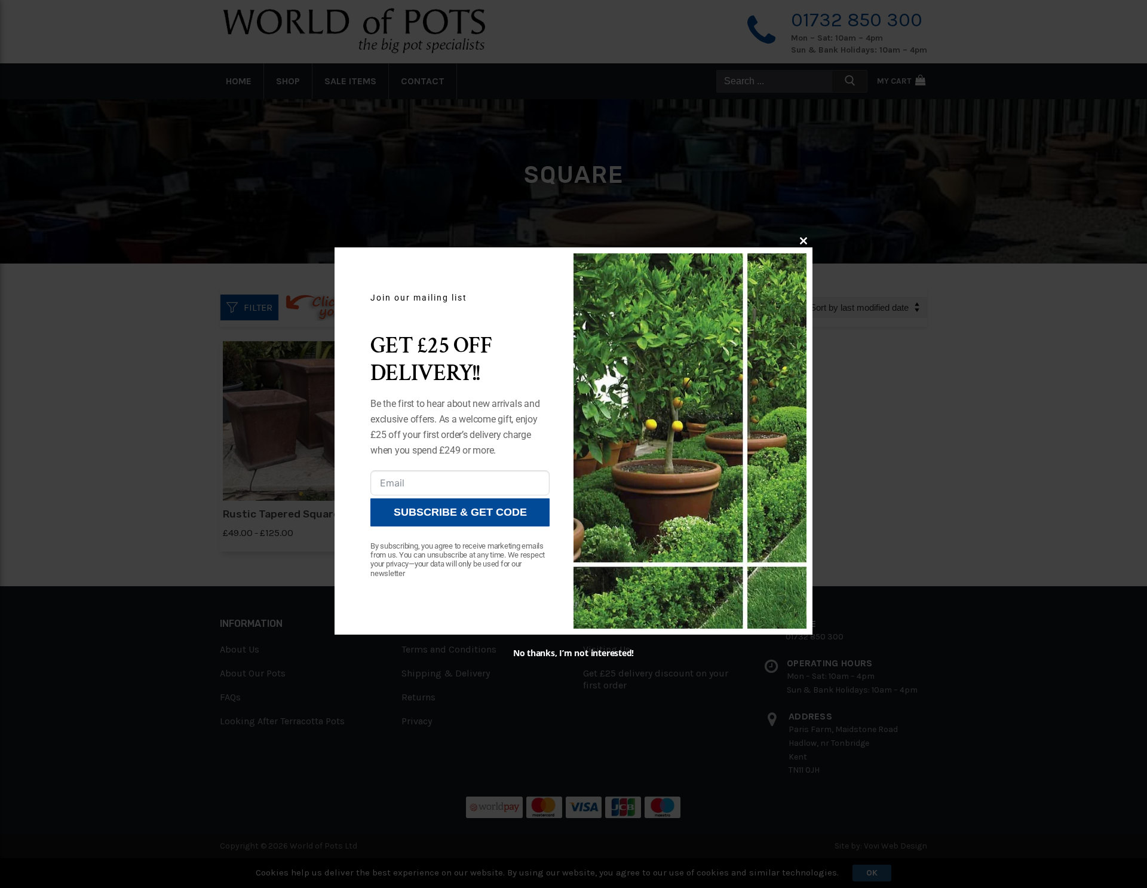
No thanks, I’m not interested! (573, 653)
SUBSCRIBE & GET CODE (460, 512)
